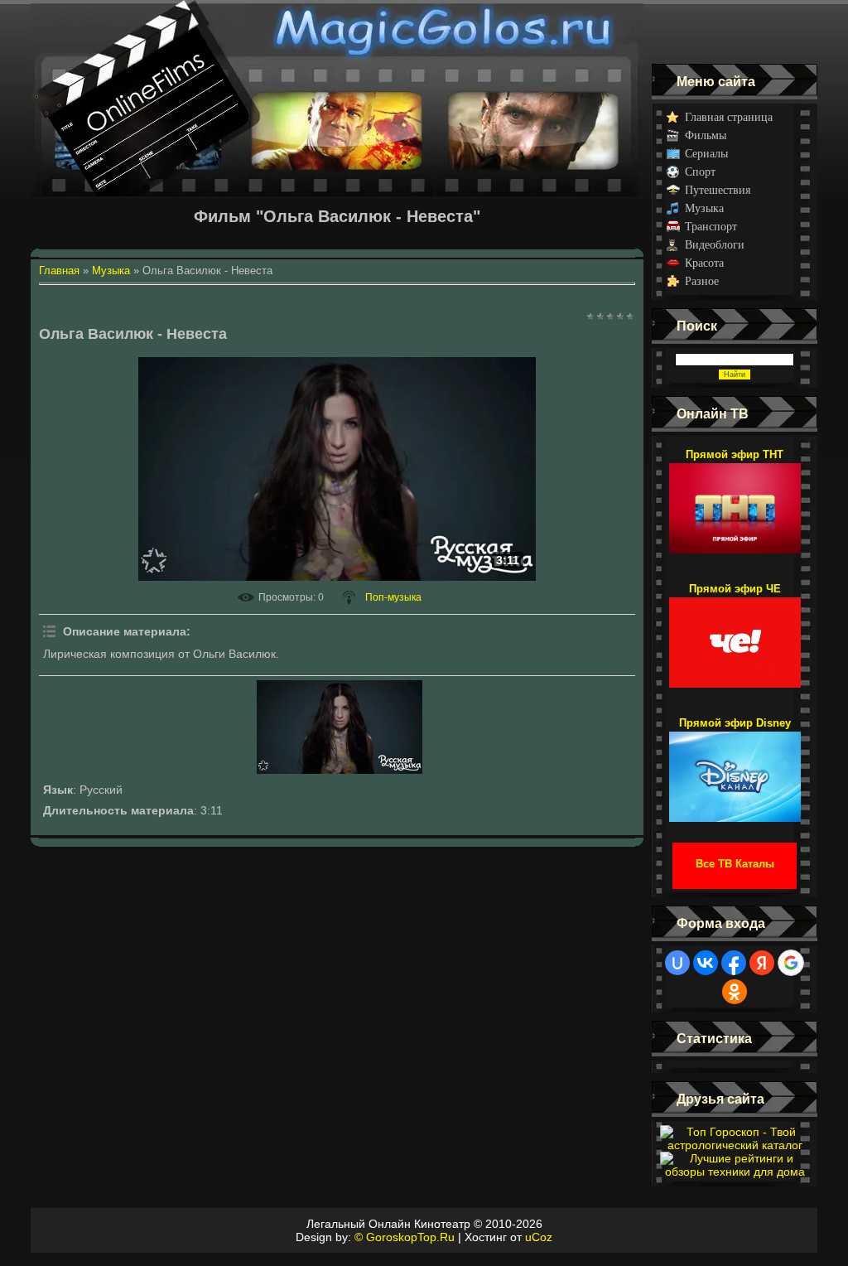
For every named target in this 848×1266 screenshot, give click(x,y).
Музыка (704, 208)
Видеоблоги (714, 245)
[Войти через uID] (677, 962)
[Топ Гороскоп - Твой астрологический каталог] (734, 1145)
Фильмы (705, 135)
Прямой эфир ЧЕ (735, 588)
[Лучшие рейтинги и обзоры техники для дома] (734, 1171)
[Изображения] (339, 727)
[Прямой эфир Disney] (735, 769)
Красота (704, 263)
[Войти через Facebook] (733, 962)
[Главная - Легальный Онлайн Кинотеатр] (337, 32)
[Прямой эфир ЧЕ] (735, 634)
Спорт (700, 172)
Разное (702, 281)
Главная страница (729, 117)
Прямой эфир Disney (735, 723)
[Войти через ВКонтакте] (705, 962)
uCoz (538, 1237)
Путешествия (717, 190)
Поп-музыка (393, 597)
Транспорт (711, 226)
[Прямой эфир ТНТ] (735, 500)
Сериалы (706, 153)
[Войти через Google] (791, 963)
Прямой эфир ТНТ (734, 454)
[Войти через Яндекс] (761, 962)
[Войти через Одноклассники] (734, 991)
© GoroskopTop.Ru (404, 1237)
